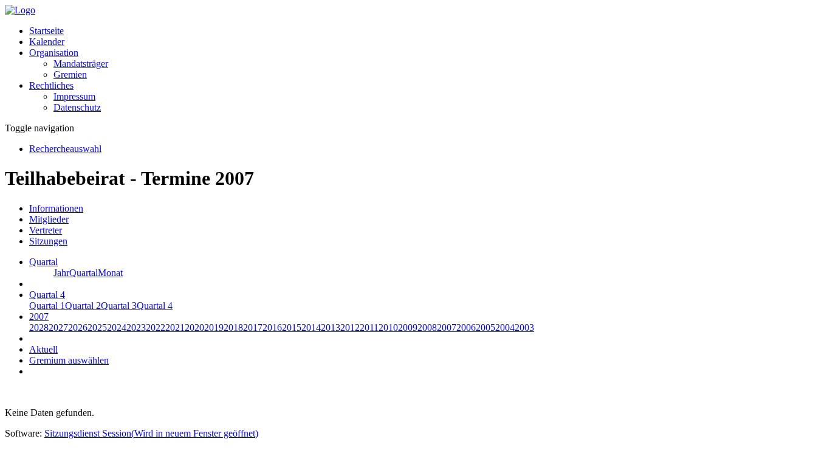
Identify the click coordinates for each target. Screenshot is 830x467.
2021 (175, 327)
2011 (369, 327)
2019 (214, 327)
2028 (39, 327)
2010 (388, 327)
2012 (350, 327)
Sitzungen (48, 241)
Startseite (46, 31)
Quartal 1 (47, 305)
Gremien (70, 74)
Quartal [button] (43, 262)
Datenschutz (77, 107)
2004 (505, 327)
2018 (233, 327)
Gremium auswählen (69, 360)
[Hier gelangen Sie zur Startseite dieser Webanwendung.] (20, 10)
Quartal (83, 273)
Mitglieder (49, 219)
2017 (252, 327)
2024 (116, 327)
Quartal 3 (119, 305)
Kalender (46, 41)
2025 (97, 327)
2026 (77, 327)
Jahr (61, 273)
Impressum (74, 96)
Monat (110, 273)
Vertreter (45, 230)
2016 (272, 327)
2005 (485, 327)
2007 (446, 327)
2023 (136, 327)
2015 (291, 327)
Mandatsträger (80, 63)
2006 (466, 327)
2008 (427, 327)
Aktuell (43, 349)
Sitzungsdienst (151, 433)
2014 (311, 327)
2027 (58, 327)
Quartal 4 (155, 305)
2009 (407, 327)
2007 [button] (39, 316)
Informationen (56, 208)
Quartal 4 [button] (47, 294)
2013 (330, 327)
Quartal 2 (83, 305)
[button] (53, 52)
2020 (194, 327)
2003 (524, 327)
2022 (155, 327)
